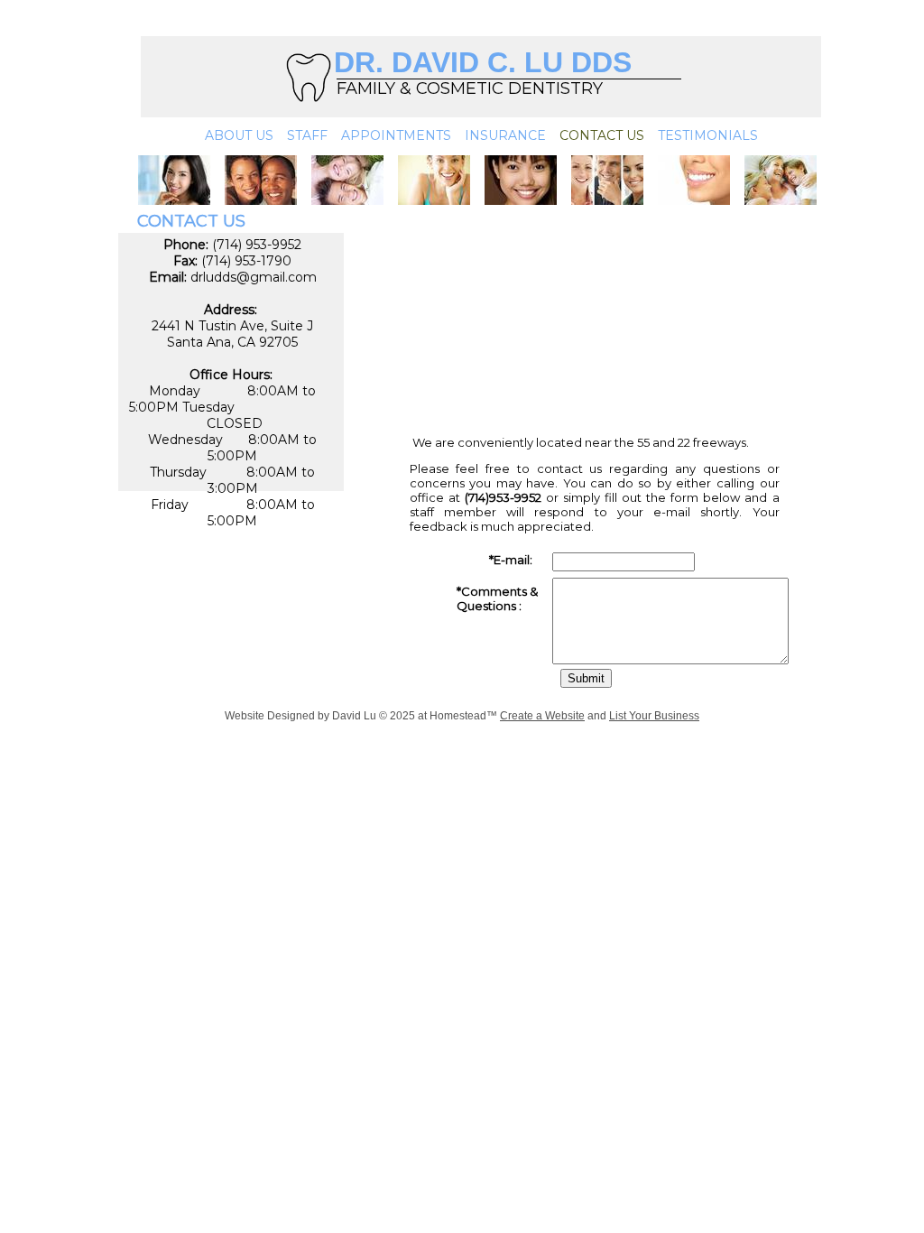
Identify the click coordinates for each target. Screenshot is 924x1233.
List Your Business (654, 715)
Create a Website (542, 715)
